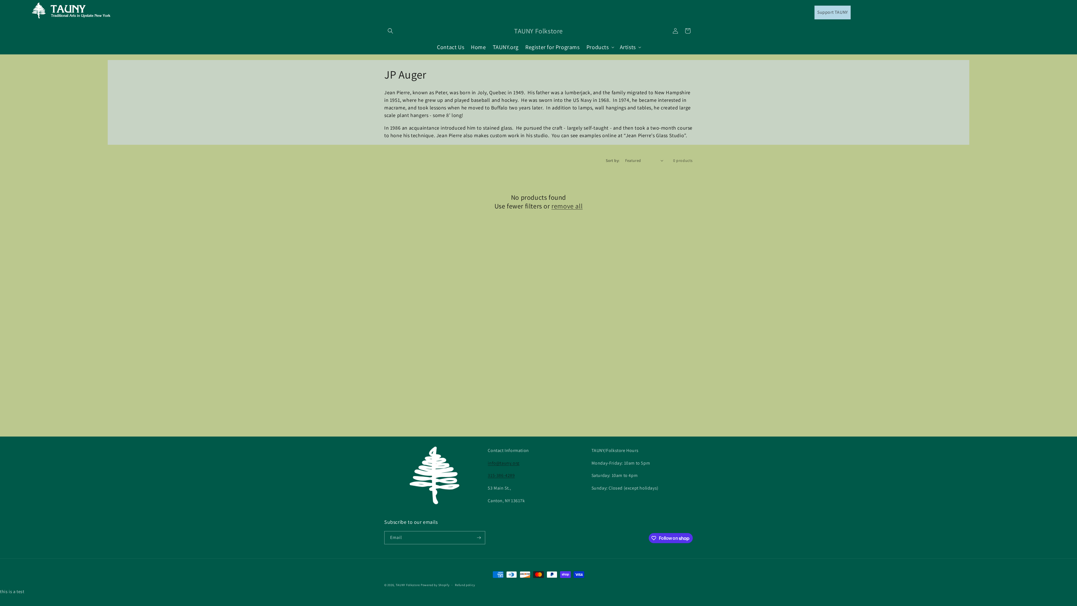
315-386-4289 (501, 475)
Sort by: (612, 160)
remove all (567, 206)
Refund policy (465, 585)
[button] (390, 31)
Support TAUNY (832, 12)
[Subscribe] (479, 537)
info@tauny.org (503, 463)
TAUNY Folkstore (408, 585)
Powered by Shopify (435, 585)
